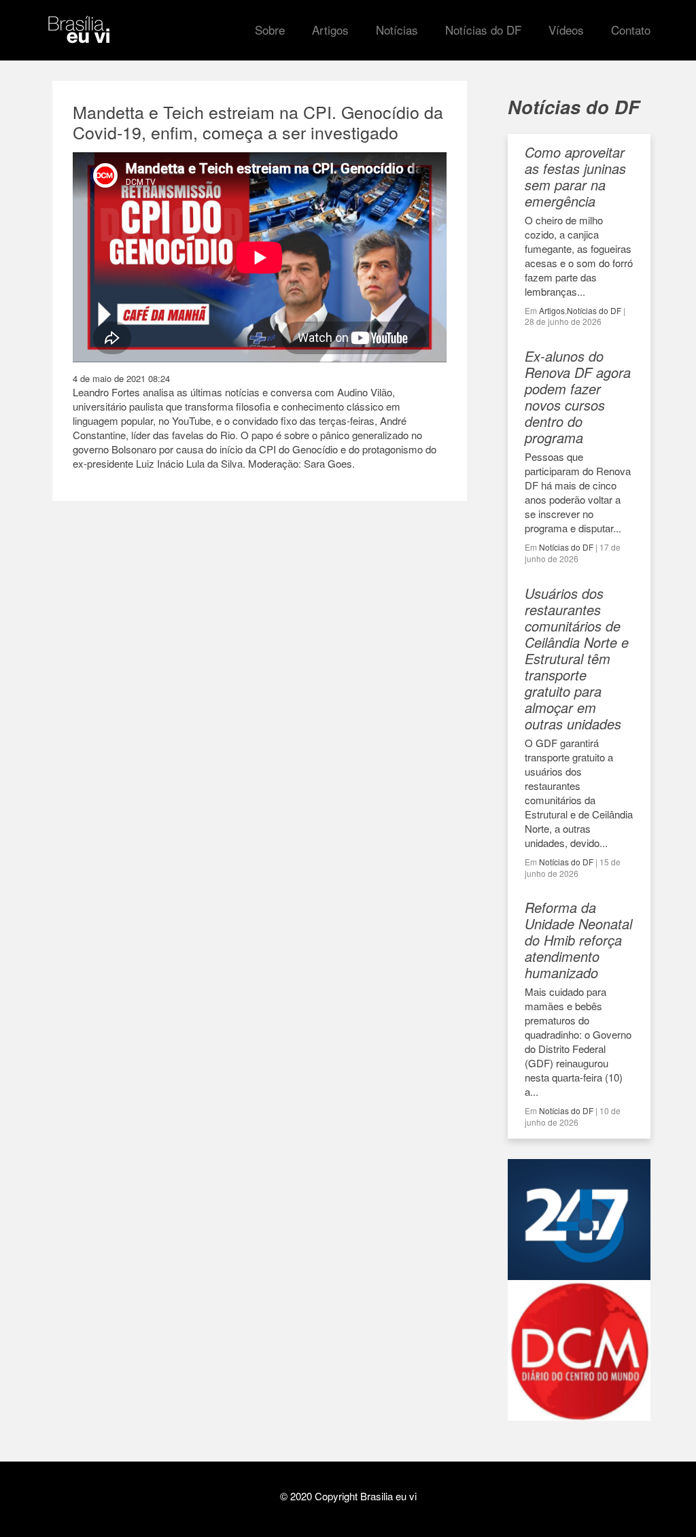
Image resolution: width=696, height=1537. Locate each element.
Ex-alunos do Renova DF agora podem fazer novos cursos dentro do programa (578, 396)
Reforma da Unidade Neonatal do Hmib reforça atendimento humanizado (578, 939)
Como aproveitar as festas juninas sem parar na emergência (575, 176)
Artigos (552, 310)
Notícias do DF (594, 310)
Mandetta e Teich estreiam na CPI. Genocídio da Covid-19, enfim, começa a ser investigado (258, 121)
